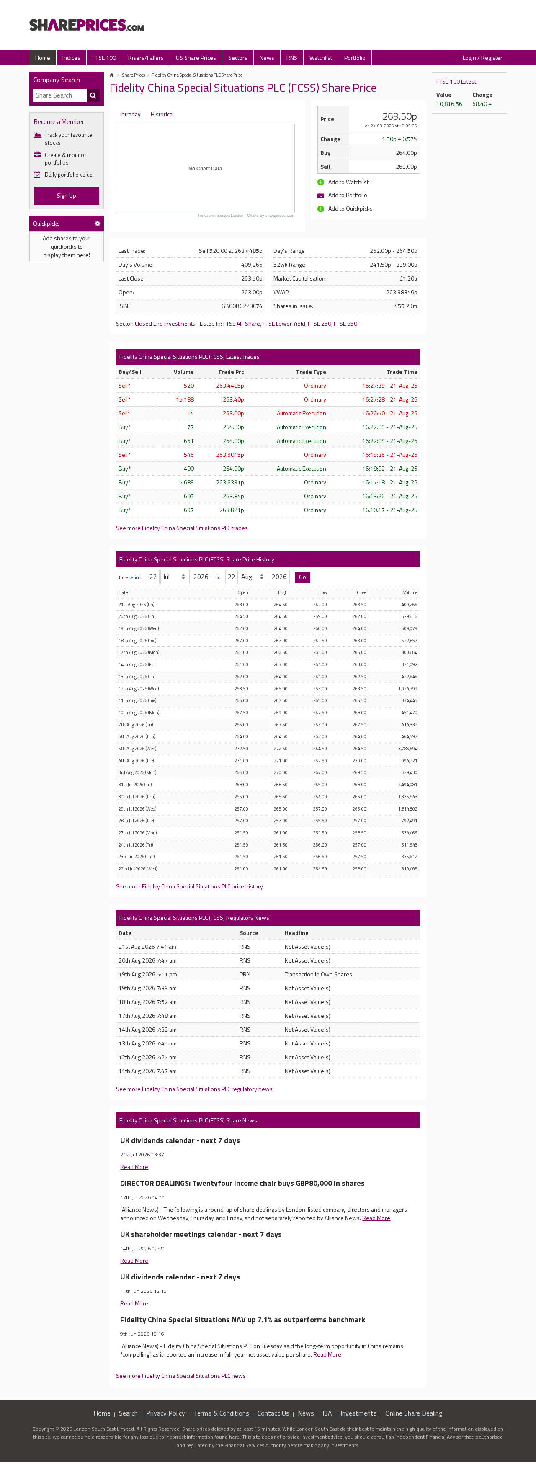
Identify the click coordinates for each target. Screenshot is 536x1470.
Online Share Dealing (414, 1413)
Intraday (130, 114)
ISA (327, 1413)
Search (128, 1413)
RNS (291, 57)
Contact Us (273, 1413)
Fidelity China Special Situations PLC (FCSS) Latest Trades (189, 356)
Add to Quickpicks (350, 208)
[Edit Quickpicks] (97, 223)
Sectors (237, 57)
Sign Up (66, 195)
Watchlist (320, 57)
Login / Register (482, 57)
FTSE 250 (319, 323)
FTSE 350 (345, 323)
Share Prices (133, 75)
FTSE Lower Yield (284, 323)
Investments (358, 1413)
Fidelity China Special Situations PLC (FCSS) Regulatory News (194, 917)
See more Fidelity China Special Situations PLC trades (182, 527)
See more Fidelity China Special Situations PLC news (181, 1375)
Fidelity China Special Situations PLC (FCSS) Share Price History (196, 559)
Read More (134, 1166)
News (267, 57)
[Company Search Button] (93, 95)
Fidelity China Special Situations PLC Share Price (197, 75)
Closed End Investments (165, 323)
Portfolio (355, 57)
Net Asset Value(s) (307, 946)
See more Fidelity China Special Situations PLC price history (189, 886)
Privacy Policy (165, 1413)
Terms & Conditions (221, 1413)
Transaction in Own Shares (318, 974)
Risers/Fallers (146, 57)
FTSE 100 (104, 57)
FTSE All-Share (241, 323)
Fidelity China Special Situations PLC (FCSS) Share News (188, 1120)
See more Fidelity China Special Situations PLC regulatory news (194, 1088)
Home (42, 57)
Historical (162, 114)
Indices (71, 57)
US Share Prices (196, 57)
